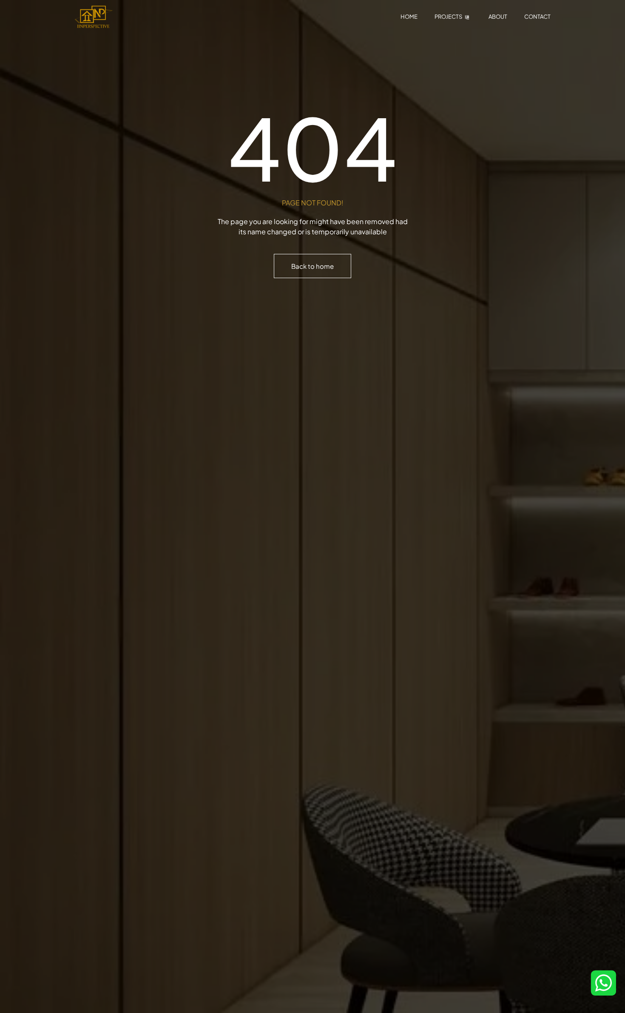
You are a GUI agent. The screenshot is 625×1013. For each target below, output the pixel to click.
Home (409, 16)
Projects (448, 16)
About (498, 16)
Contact (537, 16)
